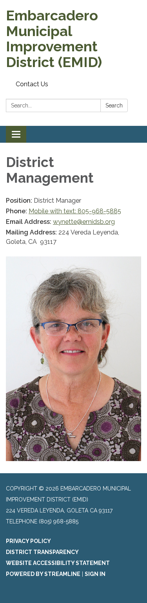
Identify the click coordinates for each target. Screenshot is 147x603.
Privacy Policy (28, 541)
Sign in (95, 574)
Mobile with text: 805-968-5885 (75, 211)
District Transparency (42, 552)
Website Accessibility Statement (58, 563)
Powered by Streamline (43, 574)
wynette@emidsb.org (84, 221)
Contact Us (32, 84)
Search (114, 105)
